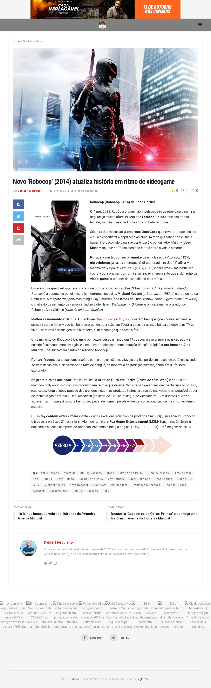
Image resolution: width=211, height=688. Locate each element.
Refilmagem (119, 485)
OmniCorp (99, 485)
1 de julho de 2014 (58, 190)
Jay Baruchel (117, 479)
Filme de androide (131, 473)
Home (16, 41)
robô (183, 485)
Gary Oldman (65, 479)
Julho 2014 (184, 479)
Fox (35, 479)
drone (110, 473)
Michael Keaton (55, 485)
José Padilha (163, 479)
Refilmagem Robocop (146, 485)
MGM (36, 485)
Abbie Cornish (50, 473)
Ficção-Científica (32, 41)
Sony (106, 491)
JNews (75, 679)
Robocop (39, 491)
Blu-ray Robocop (91, 473)
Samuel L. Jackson (85, 491)
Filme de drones (158, 473)
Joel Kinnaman (140, 479)
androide (70, 473)
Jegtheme (143, 679)
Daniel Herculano (29, 190)
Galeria (47, 479)
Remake (170, 485)
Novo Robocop (79, 485)
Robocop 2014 (58, 491)
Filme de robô (183, 473)
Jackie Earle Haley (91, 479)
